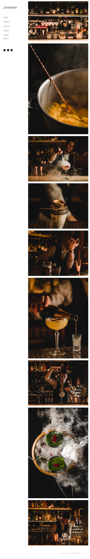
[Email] (12, 50)
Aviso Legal (63, 553)
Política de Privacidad (74, 553)
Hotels (7, 22)
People (6, 30)
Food (6, 17)
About (6, 38)
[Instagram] (5, 50)
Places (6, 26)
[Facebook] (8, 50)
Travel (6, 35)
